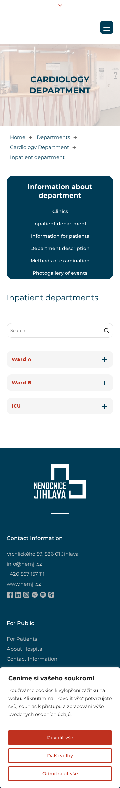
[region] (60, 727)
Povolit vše (60, 738)
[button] (60, 359)
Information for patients (60, 236)
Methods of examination (59, 261)
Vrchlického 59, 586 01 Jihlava (43, 554)
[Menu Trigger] (106, 27)
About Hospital (25, 649)
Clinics (60, 211)
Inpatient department (60, 224)
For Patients (22, 639)
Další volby (60, 756)
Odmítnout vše (60, 774)
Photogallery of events (60, 273)
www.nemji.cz (24, 584)
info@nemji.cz (24, 564)
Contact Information (32, 659)
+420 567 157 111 (25, 574)
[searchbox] (60, 330)
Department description (60, 248)
